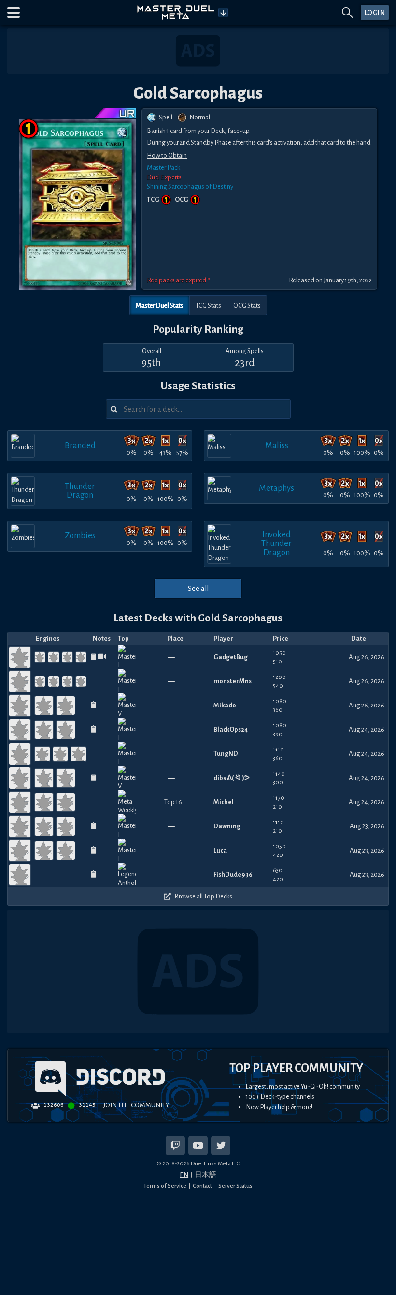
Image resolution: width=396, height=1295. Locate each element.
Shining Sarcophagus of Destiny (190, 186)
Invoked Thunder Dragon (276, 543)
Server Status (235, 1185)
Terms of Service (164, 1185)
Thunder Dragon (80, 491)
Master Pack (163, 167)
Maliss (276, 445)
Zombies (80, 535)
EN (184, 1174)
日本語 (205, 1174)
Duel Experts (164, 177)
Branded (80, 445)
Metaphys (276, 488)
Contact (202, 1185)
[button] (13, 12)
